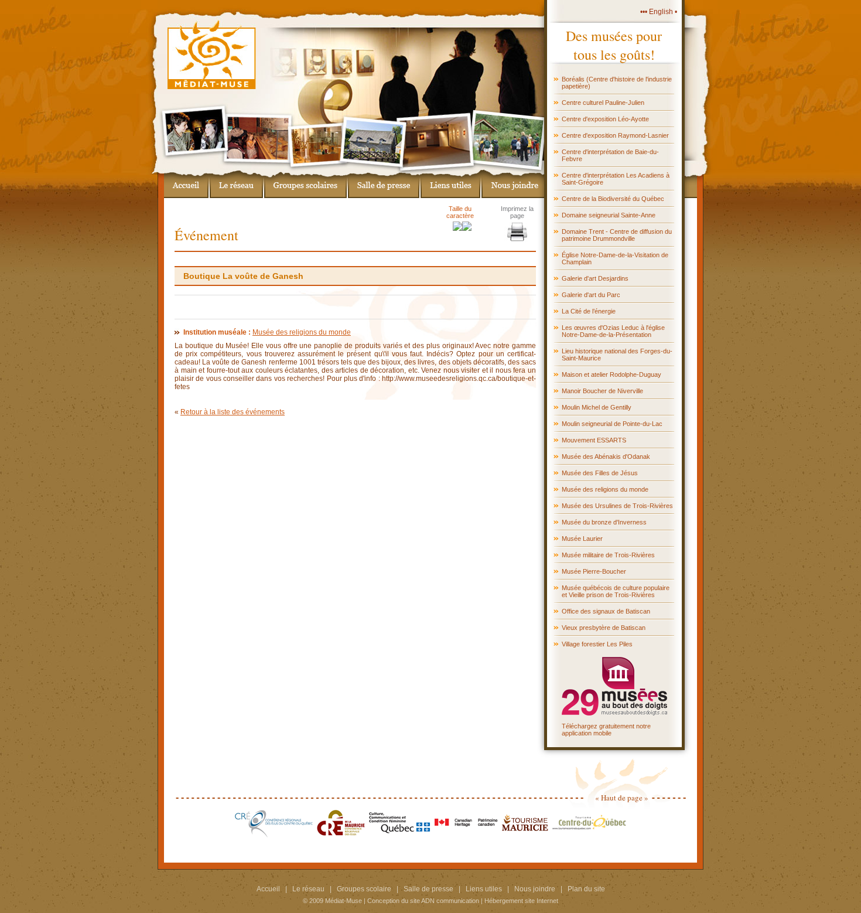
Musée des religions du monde (605, 489)
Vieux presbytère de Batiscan (603, 627)
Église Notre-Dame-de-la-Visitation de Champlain (615, 258)
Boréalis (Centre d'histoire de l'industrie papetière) (617, 83)
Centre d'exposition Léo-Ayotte (605, 118)
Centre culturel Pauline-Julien (603, 102)
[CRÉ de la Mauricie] (341, 835)
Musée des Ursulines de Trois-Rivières (617, 505)
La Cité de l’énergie (589, 311)
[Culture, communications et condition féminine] (400, 835)
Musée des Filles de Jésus (600, 472)
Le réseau (308, 889)
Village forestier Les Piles (597, 644)
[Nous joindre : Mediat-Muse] (512, 183)
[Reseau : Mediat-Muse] (236, 183)
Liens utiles (484, 889)
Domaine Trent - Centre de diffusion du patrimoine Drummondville (617, 235)
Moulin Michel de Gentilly (596, 407)
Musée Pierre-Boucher (594, 571)
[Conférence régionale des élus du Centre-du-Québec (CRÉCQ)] (274, 835)
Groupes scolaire (364, 889)
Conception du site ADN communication (423, 900)
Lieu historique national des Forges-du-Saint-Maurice (617, 355)
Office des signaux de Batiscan (606, 611)
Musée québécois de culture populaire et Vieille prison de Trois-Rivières (615, 591)
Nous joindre (534, 889)
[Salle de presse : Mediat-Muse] (383, 183)
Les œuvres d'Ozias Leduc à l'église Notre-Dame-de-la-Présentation (613, 331)
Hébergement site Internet (521, 900)
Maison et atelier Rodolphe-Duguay (611, 374)
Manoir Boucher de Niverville (602, 390)
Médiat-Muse (343, 900)
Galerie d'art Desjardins (595, 278)
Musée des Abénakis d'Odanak (606, 456)
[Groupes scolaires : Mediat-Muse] (305, 183)
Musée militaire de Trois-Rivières (608, 554)
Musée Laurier (582, 538)
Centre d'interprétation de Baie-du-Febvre (610, 155)
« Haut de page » (621, 797)
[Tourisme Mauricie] (525, 835)
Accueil (268, 889)
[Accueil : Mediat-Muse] (186, 183)
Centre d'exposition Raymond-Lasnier (615, 135)
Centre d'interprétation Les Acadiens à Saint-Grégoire (615, 179)
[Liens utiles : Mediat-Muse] (450, 183)
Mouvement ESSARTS (594, 440)
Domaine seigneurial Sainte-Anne (608, 215)
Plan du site (586, 889)
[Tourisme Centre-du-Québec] (589, 835)
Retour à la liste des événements (232, 412)
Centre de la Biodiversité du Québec (613, 198)
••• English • (658, 12)
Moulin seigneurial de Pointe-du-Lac (612, 423)
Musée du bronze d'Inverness (604, 522)
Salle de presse (428, 889)
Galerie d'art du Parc (591, 294)
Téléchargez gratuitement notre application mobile (606, 730)
